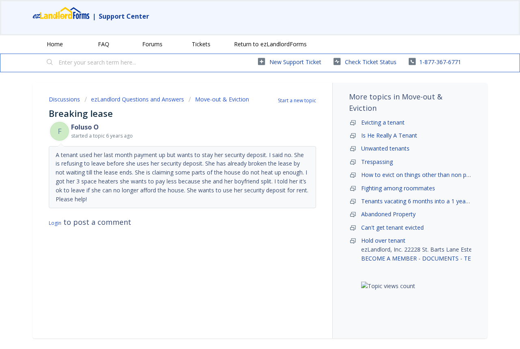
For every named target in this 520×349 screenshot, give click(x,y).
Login (55, 223)
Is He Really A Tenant (389, 135)
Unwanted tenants (385, 148)
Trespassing (377, 162)
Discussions (64, 99)
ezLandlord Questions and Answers (137, 99)
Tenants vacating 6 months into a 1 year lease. (422, 201)
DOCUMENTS (440, 258)
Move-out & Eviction (222, 99)
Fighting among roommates (398, 188)
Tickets (201, 44)
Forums (152, 44)
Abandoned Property (388, 214)
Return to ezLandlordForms (270, 44)
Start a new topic (297, 100)
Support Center (124, 16)
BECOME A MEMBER (389, 258)
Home (55, 44)
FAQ (103, 44)
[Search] (50, 63)
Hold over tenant (383, 240)
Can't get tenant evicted (392, 227)
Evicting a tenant (383, 122)
